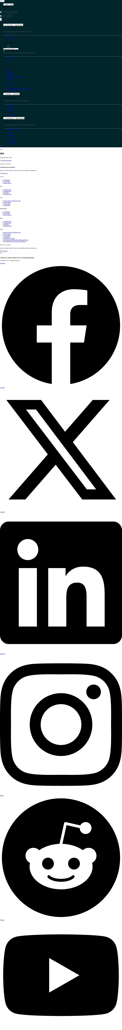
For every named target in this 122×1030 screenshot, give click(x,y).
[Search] (4, 50)
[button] (62, 6)
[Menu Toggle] (2, 1)
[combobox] (10, 49)
